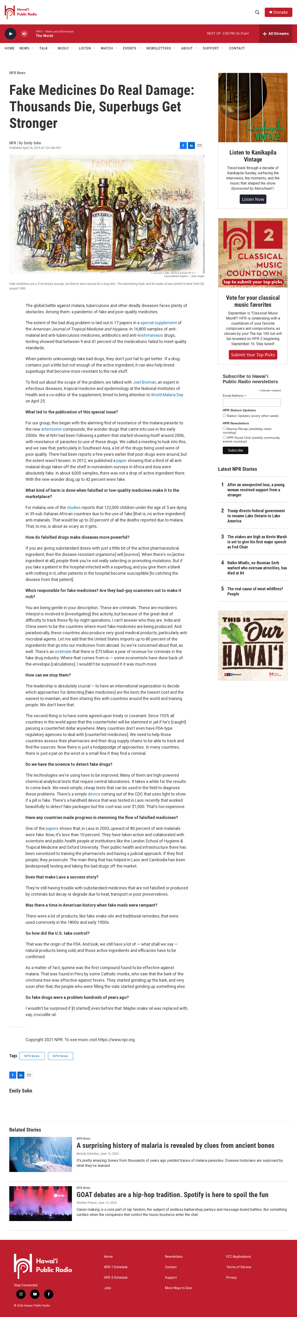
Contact (171, 1267)
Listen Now (253, 199)
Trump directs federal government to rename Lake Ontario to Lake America (256, 515)
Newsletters (174, 1256)
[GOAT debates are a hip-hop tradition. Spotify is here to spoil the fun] (40, 1203)
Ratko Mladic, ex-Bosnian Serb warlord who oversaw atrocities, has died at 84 (257, 567)
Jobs (107, 1288)
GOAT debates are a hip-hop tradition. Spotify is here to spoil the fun (172, 1195)
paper (121, 460)
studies (74, 507)
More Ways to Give (178, 1288)
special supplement (158, 322)
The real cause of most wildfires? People (255, 591)
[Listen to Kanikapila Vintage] (252, 107)
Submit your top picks (253, 354)
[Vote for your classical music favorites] (252, 252)
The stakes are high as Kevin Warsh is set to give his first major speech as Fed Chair (257, 541)
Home (10, 48)
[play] (10, 33)
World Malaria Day (167, 394)
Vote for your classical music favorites (253, 301)
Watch (107, 48)
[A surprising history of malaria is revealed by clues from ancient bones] (40, 1154)
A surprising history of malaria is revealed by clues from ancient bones (175, 1145)
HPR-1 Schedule (116, 1267)
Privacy (231, 1277)
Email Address (234, 395)
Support (171, 1277)
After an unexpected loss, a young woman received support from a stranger (255, 489)
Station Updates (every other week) (252, 416)
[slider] (31, 33)
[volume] (24, 34)
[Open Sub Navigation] (33, 48)
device (94, 794)
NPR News (17, 72)
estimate (63, 651)
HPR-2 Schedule (116, 1277)
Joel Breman (144, 382)
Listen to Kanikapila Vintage (252, 156)
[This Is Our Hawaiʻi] (252, 645)
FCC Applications (238, 1256)
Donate (280, 12)
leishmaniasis (150, 335)
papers (52, 828)
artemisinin (51, 429)
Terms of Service (238, 1267)
